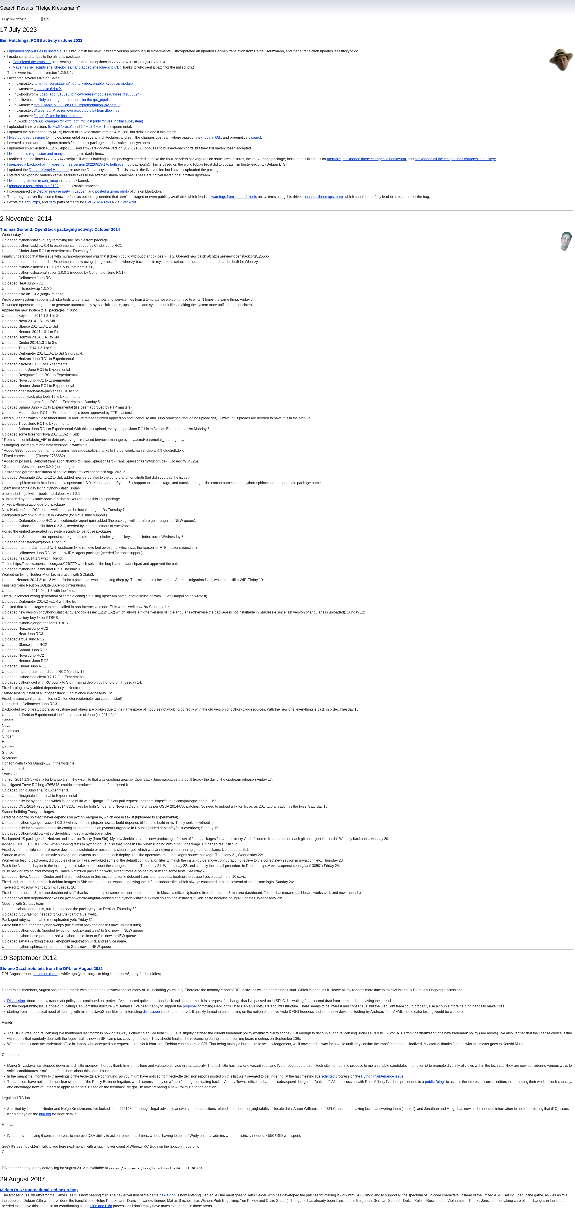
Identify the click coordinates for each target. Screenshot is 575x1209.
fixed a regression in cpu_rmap (33, 180)
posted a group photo (112, 191)
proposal (190, 1006)
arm (27, 202)
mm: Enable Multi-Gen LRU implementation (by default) (78, 105)
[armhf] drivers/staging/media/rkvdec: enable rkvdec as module (83, 83)
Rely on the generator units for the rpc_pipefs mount (79, 100)
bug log (45, 1114)
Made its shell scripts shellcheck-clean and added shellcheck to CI (65, 67)
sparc (255, 137)
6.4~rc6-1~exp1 (60, 127)
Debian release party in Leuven (61, 191)
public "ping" (435, 1082)
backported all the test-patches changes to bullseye (455, 159)
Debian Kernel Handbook (49, 170)
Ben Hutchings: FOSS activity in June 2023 (41, 40)
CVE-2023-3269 (98, 202)
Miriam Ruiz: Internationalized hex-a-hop (39, 1190)
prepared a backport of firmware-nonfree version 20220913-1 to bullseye (66, 164)
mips (36, 202)
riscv (52, 202)
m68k (216, 137)
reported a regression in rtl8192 (34, 186)
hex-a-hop (167, 1195)
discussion (151, 1011)
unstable (334, 159)
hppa (206, 137)
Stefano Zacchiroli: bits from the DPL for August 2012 (51, 968)
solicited (328, 1076)
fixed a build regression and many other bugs (44, 154)
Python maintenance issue (382, 1076)
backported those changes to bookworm (374, 159)
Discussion (16, 1001)
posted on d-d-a (45, 974)
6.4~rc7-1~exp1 (93, 127)
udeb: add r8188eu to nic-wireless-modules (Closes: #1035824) (90, 94)
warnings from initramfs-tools (234, 197)
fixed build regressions (27, 137)
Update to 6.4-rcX (48, 89)
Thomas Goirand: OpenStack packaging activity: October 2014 (60, 229)
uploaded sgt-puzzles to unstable (35, 51)
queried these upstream (324, 197)
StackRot (128, 202)
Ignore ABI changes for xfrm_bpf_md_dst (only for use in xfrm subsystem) (85, 121)
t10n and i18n (101, 1206)
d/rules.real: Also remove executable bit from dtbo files (76, 110)
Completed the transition (32, 62)
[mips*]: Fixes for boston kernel (58, 116)
